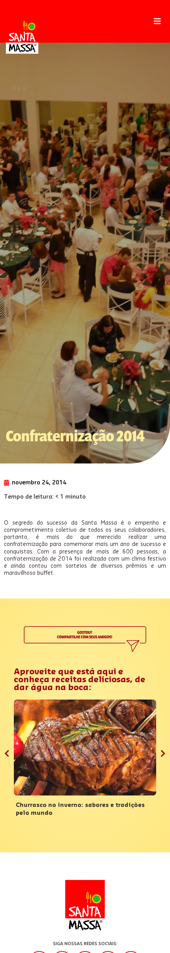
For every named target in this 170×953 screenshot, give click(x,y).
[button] (157, 21)
